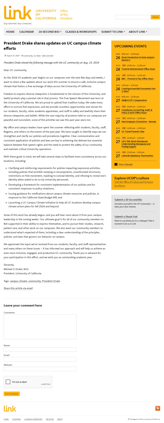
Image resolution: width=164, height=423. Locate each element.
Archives (50, 419)
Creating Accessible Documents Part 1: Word (139, 90)
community (34, 281)
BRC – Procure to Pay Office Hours (137, 78)
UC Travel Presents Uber (133, 131)
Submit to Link (111, 32)
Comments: (9, 312)
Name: (7, 345)
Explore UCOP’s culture (132, 178)
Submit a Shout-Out (126, 216)
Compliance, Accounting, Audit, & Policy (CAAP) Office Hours (137, 111)
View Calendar (126, 164)
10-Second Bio (47, 32)
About (60, 419)
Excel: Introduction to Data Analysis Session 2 (138, 58)
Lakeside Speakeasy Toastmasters (137, 155)
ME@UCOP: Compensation (134, 100)
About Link (135, 32)
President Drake (51, 281)
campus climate (18, 281)
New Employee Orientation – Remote (139, 121)
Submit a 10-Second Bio (128, 199)
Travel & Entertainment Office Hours (138, 69)
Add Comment (47, 56)
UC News (37, 56)
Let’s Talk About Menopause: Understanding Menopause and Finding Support (136, 144)
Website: (8, 364)
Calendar (26, 32)
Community (28, 56)
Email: (7, 355)
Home (10, 32)
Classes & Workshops (81, 32)
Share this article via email (18, 288)
